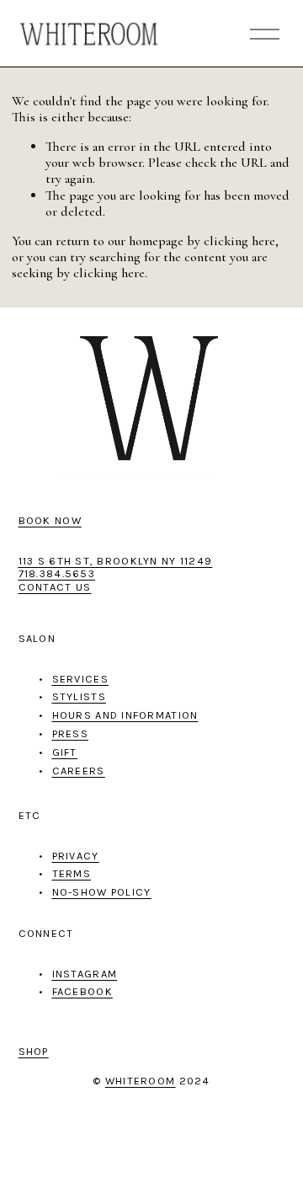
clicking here (239, 241)
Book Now (50, 520)
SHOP (34, 1051)
